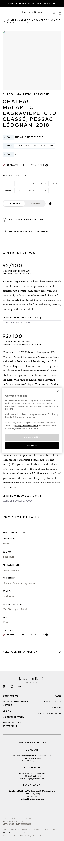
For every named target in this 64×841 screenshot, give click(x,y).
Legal (7, 711)
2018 (43, 184)
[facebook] (4, 686)
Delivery (14, 204)
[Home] (32, 13)
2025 (43, 191)
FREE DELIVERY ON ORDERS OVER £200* (32, 4)
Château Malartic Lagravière (26, 94)
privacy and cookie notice (26, 425)
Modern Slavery (13, 717)
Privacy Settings (49, 714)
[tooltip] (46, 165)
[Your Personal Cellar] (53, 13)
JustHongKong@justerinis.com (32, 799)
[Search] (10, 13)
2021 (19, 191)
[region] (32, 420)
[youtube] (19, 686)
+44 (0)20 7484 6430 (32, 758)
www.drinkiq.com (26, 832)
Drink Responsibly (10, 832)
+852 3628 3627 (32, 796)
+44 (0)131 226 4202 (32, 776)
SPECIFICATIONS (14, 532)
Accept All (32, 446)
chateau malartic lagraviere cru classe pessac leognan (33, 21)
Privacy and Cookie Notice (16, 703)
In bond (35, 204)
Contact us (10, 696)
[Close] (57, 391)
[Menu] (4, 13)
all (8, 184)
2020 (8, 191)
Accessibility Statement (12, 724)
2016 (31, 184)
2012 (19, 184)
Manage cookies (32, 437)
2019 (55, 184)
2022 (31, 191)
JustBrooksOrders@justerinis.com (32, 760)
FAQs (58, 696)
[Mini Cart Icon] (59, 13)
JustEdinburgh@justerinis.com (32, 778)
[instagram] (12, 686)
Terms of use (52, 702)
